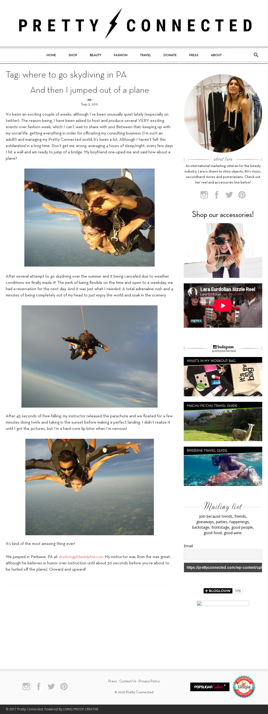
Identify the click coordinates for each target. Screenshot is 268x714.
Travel (145, 55)
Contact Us (127, 681)
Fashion (120, 55)
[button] (256, 55)
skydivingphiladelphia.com (81, 557)
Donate (170, 55)
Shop (73, 55)
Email (188, 545)
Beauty (95, 55)
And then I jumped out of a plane (89, 90)
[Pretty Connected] (134, 23)
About (216, 55)
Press (193, 55)
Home (51, 55)
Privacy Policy (149, 681)
